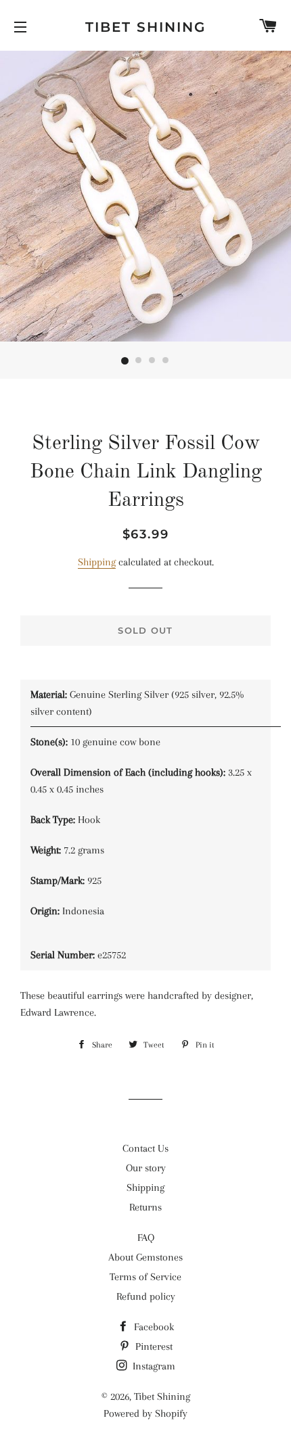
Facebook (152, 1327)
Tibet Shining (145, 27)
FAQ (145, 1237)
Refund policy (145, 1296)
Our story (146, 1168)
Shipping (97, 562)
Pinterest (153, 1346)
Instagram (152, 1366)
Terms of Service (145, 1277)
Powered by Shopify (145, 1413)
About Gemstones (145, 1257)
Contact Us (145, 1148)
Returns (145, 1207)
